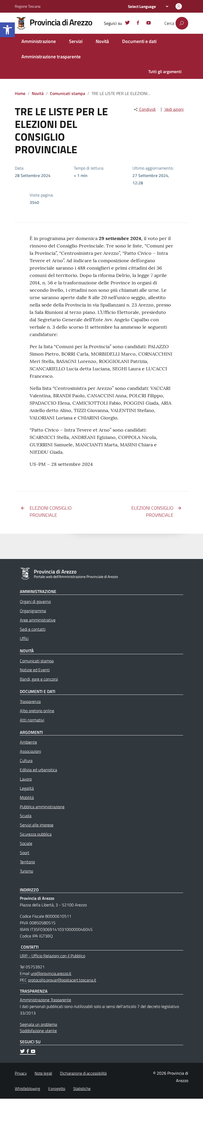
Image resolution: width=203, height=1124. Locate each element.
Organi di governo (35, 601)
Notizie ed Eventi (35, 670)
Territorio (27, 862)
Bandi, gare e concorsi (39, 679)
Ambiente (28, 742)
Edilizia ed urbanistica (38, 770)
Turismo (26, 871)
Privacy (21, 1073)
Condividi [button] (147, 109)
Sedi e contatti (32, 629)
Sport (24, 852)
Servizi (75, 41)
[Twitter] (127, 23)
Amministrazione (38, 41)
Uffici (24, 638)
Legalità (27, 788)
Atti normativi (32, 720)
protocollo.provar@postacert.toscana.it (62, 980)
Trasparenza (30, 701)
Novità (102, 41)
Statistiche (82, 1088)
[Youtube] (148, 23)
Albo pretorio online (37, 710)
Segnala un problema (38, 1024)
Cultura (26, 760)
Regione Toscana (27, 6)
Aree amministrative (38, 620)
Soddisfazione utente (38, 1030)
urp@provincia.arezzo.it (51, 973)
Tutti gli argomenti (165, 71)
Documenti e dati (139, 41)
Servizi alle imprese (36, 825)
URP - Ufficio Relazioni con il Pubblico (52, 956)
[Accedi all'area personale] (178, 6)
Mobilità (27, 797)
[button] (7, 29)
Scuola (25, 815)
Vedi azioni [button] (174, 109)
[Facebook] (138, 23)
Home (20, 93)
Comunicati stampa (67, 93)
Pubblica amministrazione (42, 806)
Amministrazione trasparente (51, 56)
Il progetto (56, 1088)
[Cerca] (182, 23)
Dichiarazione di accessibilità (83, 1073)
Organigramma (33, 611)
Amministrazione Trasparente (45, 1000)
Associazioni (30, 751)
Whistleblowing (27, 1088)
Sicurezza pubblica (36, 834)
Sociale (26, 843)
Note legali (43, 1073)
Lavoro (26, 779)
